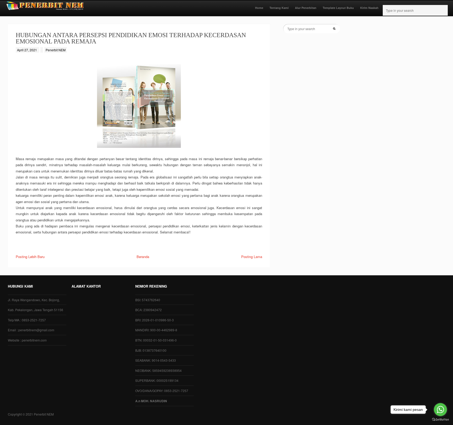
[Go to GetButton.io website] (440, 419)
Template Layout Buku (338, 8)
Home (259, 8)
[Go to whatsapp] (440, 409)
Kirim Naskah (369, 8)
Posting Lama (251, 256)
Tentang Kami (279, 8)
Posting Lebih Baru (30, 256)
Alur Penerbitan (305, 8)
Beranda (143, 256)
